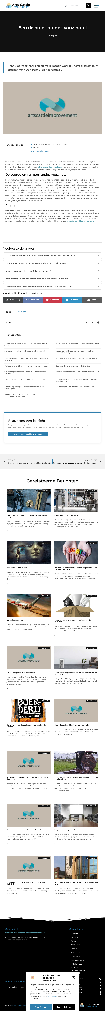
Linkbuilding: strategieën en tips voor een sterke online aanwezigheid (25, 387)
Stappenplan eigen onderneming (68, 830)
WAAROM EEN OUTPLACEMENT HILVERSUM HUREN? (26, 883)
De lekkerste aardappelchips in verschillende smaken (26, 726)
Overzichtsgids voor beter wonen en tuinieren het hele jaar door (25, 372)
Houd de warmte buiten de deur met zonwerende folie (76, 883)
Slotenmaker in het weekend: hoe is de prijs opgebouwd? (78, 343)
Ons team (74, 933)
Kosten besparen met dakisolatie (21, 672)
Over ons (74, 937)
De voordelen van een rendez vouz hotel (50, 144)
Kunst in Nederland (15, 620)
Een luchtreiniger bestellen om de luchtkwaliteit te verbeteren (75, 673)
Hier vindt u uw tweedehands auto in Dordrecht (28, 830)
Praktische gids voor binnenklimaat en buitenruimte (24, 379)
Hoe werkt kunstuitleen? (17, 568)
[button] (73, 978)
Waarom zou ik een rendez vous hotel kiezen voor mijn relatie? (52, 263)
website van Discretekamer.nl (81, 221)
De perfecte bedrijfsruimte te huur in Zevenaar (74, 725)
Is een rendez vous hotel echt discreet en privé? (52, 271)
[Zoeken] (88, 5)
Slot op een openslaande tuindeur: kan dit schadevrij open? (24, 352)
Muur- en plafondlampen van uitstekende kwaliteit (72, 621)
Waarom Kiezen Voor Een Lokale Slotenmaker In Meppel (77, 372)
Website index (76, 964)
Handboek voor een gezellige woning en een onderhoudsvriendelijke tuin (21, 395)
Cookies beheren (64, 1007)
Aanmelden (75, 945)
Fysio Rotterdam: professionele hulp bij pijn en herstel (76, 358)
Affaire (36, 148)
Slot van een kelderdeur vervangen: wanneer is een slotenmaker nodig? (75, 352)
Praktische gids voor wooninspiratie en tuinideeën (75, 387)
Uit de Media (75, 956)
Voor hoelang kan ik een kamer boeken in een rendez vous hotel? (52, 278)
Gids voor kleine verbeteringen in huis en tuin (73, 366)
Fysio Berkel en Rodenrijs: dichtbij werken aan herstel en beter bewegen (77, 380)
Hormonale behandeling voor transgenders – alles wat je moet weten (76, 568)
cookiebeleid (52, 996)
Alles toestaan (41, 1007)
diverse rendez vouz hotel (49, 167)
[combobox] (75, 5)
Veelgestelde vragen (41, 151)
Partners (74, 941)
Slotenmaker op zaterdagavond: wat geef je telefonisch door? (25, 344)
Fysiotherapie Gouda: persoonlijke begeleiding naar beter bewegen (26, 359)
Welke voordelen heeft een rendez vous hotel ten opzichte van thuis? (52, 286)
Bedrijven (52, 36)
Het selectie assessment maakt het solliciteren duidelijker (27, 778)
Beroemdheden (77, 952)
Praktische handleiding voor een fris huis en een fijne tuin (26, 366)
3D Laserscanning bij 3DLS (66, 515)
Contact (74, 949)
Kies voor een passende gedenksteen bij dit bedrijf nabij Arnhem (76, 778)
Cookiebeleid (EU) (78, 960)
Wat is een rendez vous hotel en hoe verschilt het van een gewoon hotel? (52, 255)
